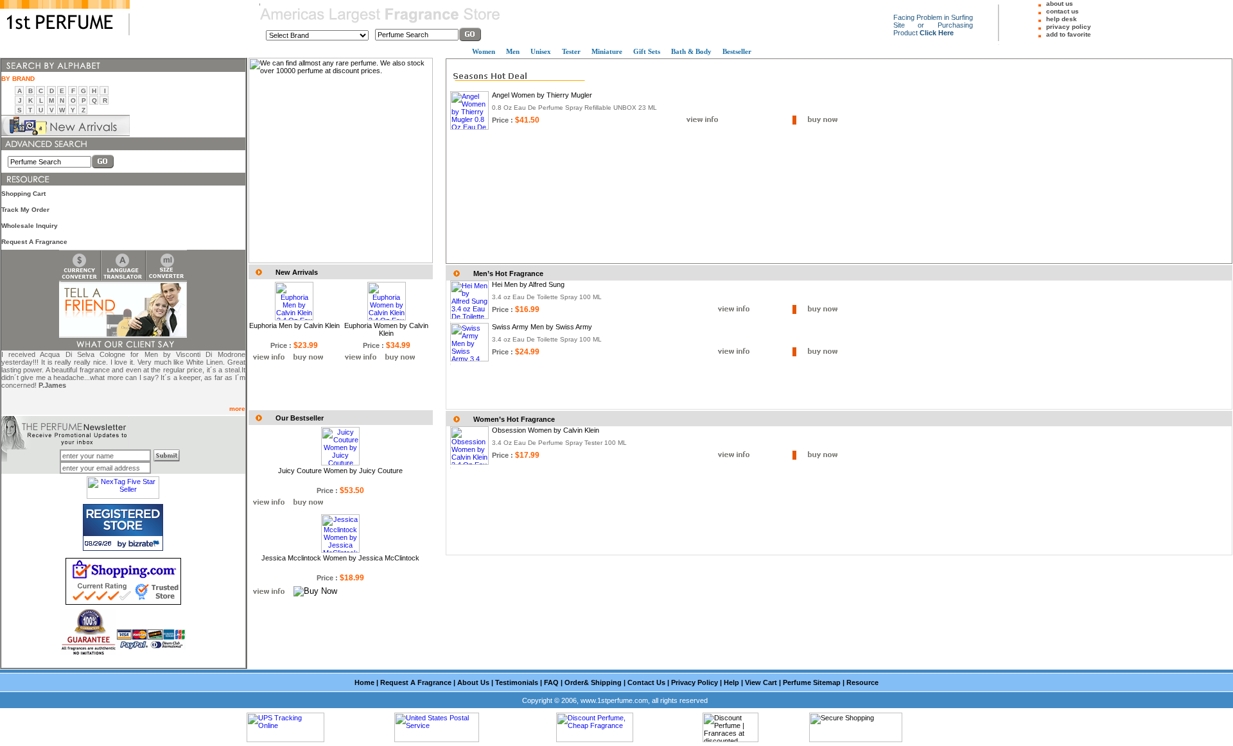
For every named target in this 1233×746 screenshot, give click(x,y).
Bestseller (736, 51)
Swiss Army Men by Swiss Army (542, 327)
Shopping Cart (23, 193)
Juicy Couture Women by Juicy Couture (340, 470)
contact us (1062, 11)
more (237, 408)
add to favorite (1068, 34)
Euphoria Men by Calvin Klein (294, 325)
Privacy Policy (694, 682)
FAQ (551, 682)
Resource (862, 682)
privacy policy (1068, 26)
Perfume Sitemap (812, 682)
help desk (1061, 18)
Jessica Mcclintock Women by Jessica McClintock (340, 558)
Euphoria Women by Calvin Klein (386, 329)
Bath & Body (691, 51)
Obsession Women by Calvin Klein (545, 430)
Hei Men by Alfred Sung (528, 284)
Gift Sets (646, 51)
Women (483, 51)
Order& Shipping (593, 682)
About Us (473, 682)
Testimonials (516, 682)
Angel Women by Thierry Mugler (542, 95)
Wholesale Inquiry (29, 225)
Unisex (540, 51)
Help (731, 682)
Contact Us (646, 682)
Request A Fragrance (34, 241)
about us (1059, 3)
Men (513, 51)
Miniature (606, 51)
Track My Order (25, 209)
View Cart (761, 682)
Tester (571, 51)
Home (364, 682)
